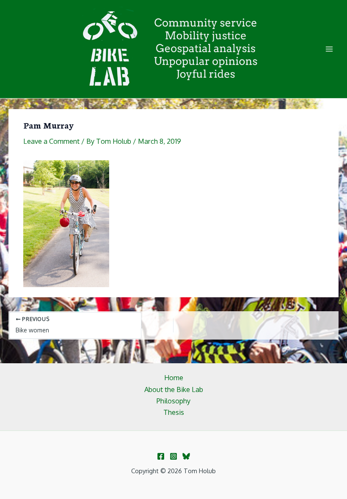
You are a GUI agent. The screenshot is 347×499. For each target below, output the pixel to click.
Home (173, 377)
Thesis (173, 412)
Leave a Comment (51, 141)
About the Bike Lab (173, 389)
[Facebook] (161, 456)
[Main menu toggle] (329, 49)
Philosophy (173, 400)
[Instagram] (173, 456)
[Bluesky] (186, 456)
